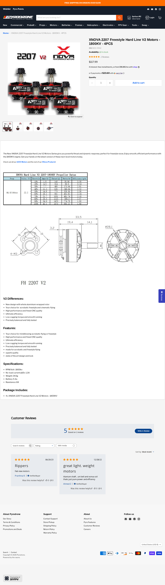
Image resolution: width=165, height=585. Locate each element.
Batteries (66, 25)
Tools (134, 25)
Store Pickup (48, 522)
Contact (14, 552)
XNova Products (48, 162)
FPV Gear (122, 25)
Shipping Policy (49, 526)
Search (5, 552)
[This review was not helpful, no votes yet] (51, 480)
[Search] (119, 17)
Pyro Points (18, 9)
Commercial (16, 25)
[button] (125, 73)
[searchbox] (19, 446)
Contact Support (50, 519)
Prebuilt (31, 25)
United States (150, 544)
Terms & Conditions (11, 522)
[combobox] (76, 17)
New (5, 25)
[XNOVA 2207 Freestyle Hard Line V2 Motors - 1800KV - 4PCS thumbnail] (7, 127)
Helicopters (92, 25)
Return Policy (49, 529)
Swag (144, 25)
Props (42, 25)
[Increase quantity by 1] (110, 83)
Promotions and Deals (12, 529)
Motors (53, 25)
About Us (88, 519)
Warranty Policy (50, 533)
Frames (78, 25)
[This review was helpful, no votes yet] (46, 480)
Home (6, 33)
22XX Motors (22, 162)
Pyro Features (90, 522)
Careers (87, 529)
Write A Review (143, 431)
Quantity (92, 77)
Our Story (7, 519)
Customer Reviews (92, 526)
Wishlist (7, 9)
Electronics (108, 25)
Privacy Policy (9, 526)
